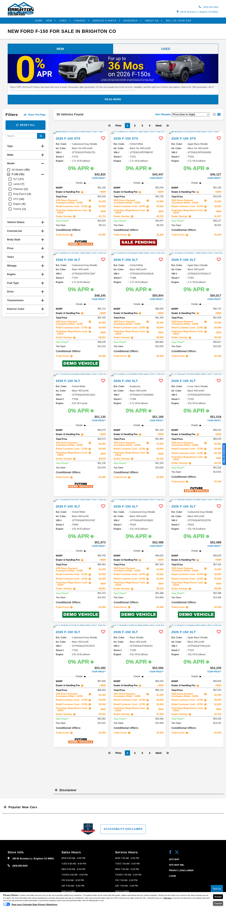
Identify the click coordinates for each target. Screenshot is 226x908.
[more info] (81, 132)
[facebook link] (170, 852)
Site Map (174, 859)
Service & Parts (105, 20)
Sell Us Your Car (178, 20)
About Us (152, 20)
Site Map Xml (176, 865)
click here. (168, 898)
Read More (113, 99)
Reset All (27, 125)
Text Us (217, 888)
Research (131, 20)
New (49, 20)
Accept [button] (218, 896)
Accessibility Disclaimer (123, 829)
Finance (80, 20)
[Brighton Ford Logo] (21, 15)
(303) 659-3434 (210, 7)
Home (39, 20)
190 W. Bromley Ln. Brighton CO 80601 (199, 12)
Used (63, 20)
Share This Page (37, 114)
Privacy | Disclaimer (181, 870)
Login (172, 876)
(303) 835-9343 (20, 865)
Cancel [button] (218, 903)
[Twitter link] (177, 852)
